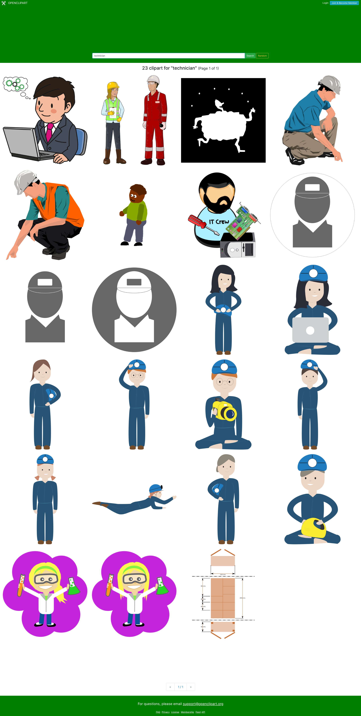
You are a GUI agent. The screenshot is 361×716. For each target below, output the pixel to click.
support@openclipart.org (203, 704)
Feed (198, 712)
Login (325, 2)
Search (250, 55)
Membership (187, 712)
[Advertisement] (180, 29)
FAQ (158, 712)
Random (262, 55)
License (175, 712)
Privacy (166, 712)
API (203, 712)
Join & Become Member (344, 3)
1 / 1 (180, 687)
